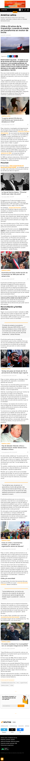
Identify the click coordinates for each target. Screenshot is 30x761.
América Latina (6, 116)
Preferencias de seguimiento (7, 745)
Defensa (27, 726)
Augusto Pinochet (23, 682)
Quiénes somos (4, 737)
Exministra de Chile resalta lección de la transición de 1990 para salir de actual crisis (15, 274)
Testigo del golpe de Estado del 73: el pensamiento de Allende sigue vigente (15, 372)
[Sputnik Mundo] (4, 10)
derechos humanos (5, 685)
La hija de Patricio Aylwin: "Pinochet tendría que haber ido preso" (14, 193)
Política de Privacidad (5, 741)
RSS (16, 743)
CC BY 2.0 (2, 53)
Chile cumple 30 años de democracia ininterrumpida (12, 166)
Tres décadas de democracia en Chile (8, 682)
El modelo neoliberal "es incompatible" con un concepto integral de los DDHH (15, 645)
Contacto (13, 739)
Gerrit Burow (7, 53)
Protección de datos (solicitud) (8, 743)
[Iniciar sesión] (22, 9)
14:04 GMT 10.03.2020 (6, 35)
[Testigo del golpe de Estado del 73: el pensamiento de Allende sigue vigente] (15, 358)
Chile (18, 682)
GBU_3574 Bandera (14, 53)
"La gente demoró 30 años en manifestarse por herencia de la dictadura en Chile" (12, 120)
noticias (11, 685)
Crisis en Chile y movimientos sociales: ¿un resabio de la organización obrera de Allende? (13, 544)
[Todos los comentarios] (2, 759)
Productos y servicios (5, 739)
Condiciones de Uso (12, 737)
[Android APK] (5, 749)
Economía (21, 726)
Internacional (11, 680)
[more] (27, 124)
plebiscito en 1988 (6, 153)
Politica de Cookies (15, 741)
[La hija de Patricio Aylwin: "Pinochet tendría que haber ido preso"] (15, 181)
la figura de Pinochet (15, 207)
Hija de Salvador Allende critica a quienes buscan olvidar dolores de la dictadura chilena (14, 447)
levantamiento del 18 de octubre (10, 617)
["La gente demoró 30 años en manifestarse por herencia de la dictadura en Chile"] (15, 106)
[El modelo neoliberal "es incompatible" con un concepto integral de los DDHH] (15, 631)
